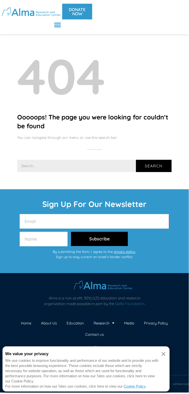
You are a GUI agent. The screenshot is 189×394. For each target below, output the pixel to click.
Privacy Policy (156, 323)
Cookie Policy (134, 386)
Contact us (94, 334)
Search (154, 165)
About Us (49, 323)
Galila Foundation (130, 303)
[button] (57, 24)
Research (102, 323)
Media (129, 323)
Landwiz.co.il (181, 384)
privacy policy (124, 251)
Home (26, 323)
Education (75, 323)
